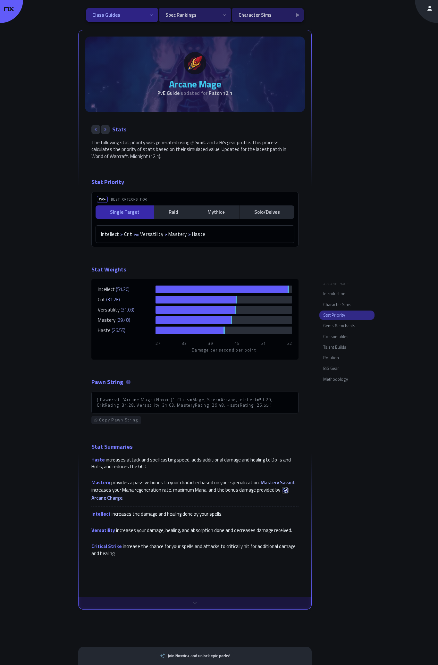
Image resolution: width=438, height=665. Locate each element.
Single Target (124, 212)
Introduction (334, 293)
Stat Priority (334, 315)
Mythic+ (216, 212)
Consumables (336, 336)
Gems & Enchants (339, 325)
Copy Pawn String (119, 420)
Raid (173, 212)
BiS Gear (331, 368)
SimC (200, 142)
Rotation (331, 357)
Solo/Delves (267, 212)
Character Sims (337, 304)
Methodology (335, 379)
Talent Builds (334, 347)
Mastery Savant (278, 482)
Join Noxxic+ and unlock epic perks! (199, 656)
